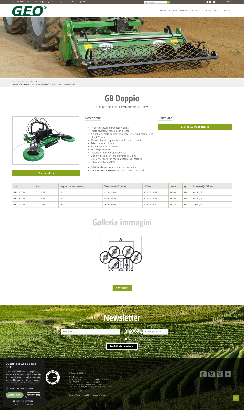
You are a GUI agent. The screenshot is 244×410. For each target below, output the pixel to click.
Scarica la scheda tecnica (195, 126)
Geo (18, 82)
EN (228, 2)
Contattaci (122, 287)
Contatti (226, 10)
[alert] (24, 383)
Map (85, 2)
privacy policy (146, 338)
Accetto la (140, 338)
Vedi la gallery (46, 173)
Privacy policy (74, 391)
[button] (24, 401)
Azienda (173, 10)
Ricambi (195, 10)
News (217, 10)
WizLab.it (104, 395)
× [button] (42, 362)
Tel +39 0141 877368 (77, 382)
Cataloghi (206, 10)
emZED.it (87, 395)
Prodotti (184, 10)
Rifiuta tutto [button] (33, 395)
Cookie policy (86, 391)
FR (231, 2)
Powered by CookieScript (24, 404)
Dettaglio (25, 383)
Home (163, 10)
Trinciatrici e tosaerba (29, 84)
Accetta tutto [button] (14, 395)
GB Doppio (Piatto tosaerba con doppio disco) (57, 84)
